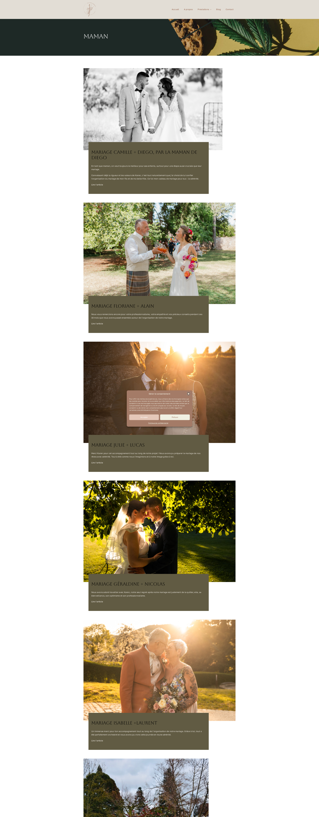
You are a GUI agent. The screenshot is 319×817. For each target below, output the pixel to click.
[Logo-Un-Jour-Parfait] (89, 3)
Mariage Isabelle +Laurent (124, 723)
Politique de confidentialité (158, 423)
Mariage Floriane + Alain (122, 306)
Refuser (175, 417)
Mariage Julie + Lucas (118, 445)
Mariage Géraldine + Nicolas (128, 584)
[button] (188, 394)
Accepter (144, 417)
